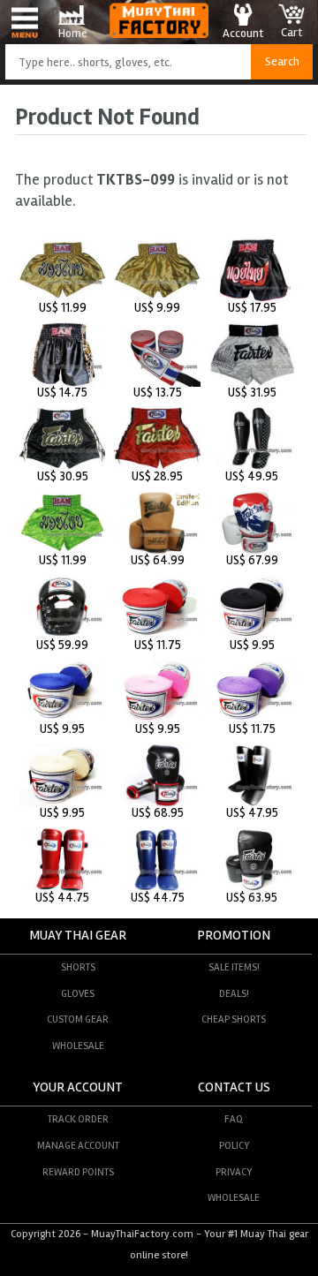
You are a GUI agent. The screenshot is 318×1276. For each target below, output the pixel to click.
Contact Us (234, 1087)
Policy (234, 1145)
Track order (78, 1119)
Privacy (234, 1172)
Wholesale (78, 1045)
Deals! (234, 993)
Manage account (78, 1145)
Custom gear (78, 1019)
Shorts (78, 967)
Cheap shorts (233, 1019)
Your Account (78, 1087)
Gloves (78, 993)
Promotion (233, 935)
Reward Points (78, 1172)
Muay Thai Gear (77, 935)
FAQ (233, 1119)
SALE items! (234, 967)
